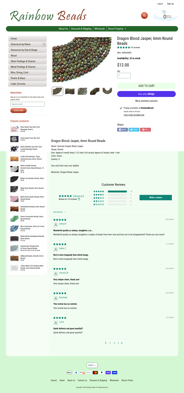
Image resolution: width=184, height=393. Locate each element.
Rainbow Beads (91, 387)
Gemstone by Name (29, 45)
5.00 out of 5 (78, 196)
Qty (118, 71)
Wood (14, 55)
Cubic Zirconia (18, 83)
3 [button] (114, 343)
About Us (63, 28)
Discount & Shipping (81, 28)
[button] (124, 47)
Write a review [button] (156, 197)
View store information (134, 115)
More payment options (146, 100)
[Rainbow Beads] (48, 15)
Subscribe (18, 110)
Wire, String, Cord (19, 72)
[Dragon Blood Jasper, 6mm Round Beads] (57, 91)
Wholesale (99, 28)
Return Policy (127, 380)
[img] (59, 220)
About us (71, 380)
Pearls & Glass (18, 78)
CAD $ (90, 365)
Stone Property (117, 29)
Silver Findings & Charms (23, 61)
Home (14, 38)
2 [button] (110, 343)
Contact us (82, 380)
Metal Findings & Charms (23, 66)
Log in (160, 4)
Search (54, 380)
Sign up (170, 4)
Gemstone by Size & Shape (24, 49)
